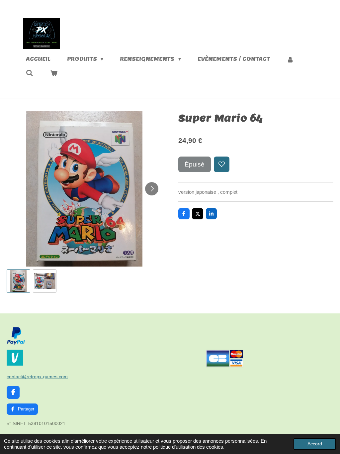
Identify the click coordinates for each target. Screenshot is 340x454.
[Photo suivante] (151, 188)
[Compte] (290, 59)
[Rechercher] (29, 73)
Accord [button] (314, 443)
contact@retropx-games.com (37, 376)
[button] (18, 281)
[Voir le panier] (53, 73)
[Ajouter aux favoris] (221, 164)
